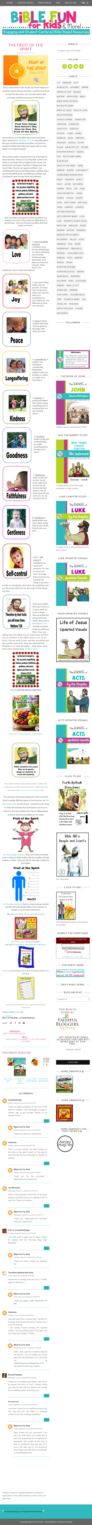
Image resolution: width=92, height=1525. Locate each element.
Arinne (85, 87)
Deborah (80, 138)
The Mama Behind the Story (20, 1273)
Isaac (59, 184)
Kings (59, 207)
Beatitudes (72, 96)
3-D (58, 83)
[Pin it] (19, 1023)
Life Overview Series (67, 216)
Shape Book (62, 276)
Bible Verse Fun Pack (67, 101)
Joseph (60, 198)
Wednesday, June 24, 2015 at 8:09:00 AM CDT (22, 1378)
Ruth (69, 258)
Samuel (60, 262)
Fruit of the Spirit (10, 1018)
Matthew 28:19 (31, 649)
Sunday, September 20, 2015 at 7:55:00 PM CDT (28, 1429)
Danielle (61, 138)
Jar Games (78, 184)
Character (80, 119)
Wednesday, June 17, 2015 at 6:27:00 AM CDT (28, 1348)
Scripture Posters (66, 267)
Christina (61, 124)
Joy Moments (14, 1188)
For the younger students (14, 855)
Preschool (76, 249)
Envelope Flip (72, 147)
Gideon (70, 170)
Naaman (61, 230)
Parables (61, 244)
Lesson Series (26, 3)
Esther (84, 147)
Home (9, 3)
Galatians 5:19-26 (26, 141)
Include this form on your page (73, 957)
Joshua (69, 198)
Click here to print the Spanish (30, 790)
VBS (58, 3)
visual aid (62, 304)
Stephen (73, 290)
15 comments (7, 1016)
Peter (77, 244)
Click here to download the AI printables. (26, 734)
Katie (59, 202)
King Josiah (70, 202)
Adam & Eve (62, 87)
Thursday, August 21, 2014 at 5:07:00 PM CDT (28, 1257)
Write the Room (65, 308)
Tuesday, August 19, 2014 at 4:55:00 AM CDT (21, 1145)
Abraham (66, 83)
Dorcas (72, 143)
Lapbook (69, 207)
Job (75, 189)
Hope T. (79, 179)
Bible (82, 96)
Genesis (60, 170)
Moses (83, 225)
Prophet (61, 253)
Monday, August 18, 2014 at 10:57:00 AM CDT (22, 1103)
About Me (70, 3)
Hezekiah (69, 179)
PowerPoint (63, 249)
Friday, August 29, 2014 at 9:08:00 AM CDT (21, 1275)
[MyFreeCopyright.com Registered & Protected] (22, 1512)
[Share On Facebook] (15, 1023)
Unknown (12, 1142)
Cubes (70, 133)
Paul (70, 244)
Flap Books (62, 161)
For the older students (12, 904)
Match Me (61, 225)
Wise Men (73, 304)
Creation (74, 129)
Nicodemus (62, 239)
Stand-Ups (62, 290)
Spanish (60, 285)
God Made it (82, 170)
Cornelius (74, 124)
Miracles (73, 225)
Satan (69, 262)
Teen (59, 299)
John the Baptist (65, 193)
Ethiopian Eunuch (65, 152)
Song (71, 281)
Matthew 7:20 (41, 624)
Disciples (61, 143)
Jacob (67, 184)
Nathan (70, 230)
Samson (78, 258)
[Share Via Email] (24, 1023)
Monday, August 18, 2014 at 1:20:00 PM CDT (27, 1130)
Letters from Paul (27, 1018)
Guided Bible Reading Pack (70, 175)
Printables (44, 3)
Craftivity (62, 129)
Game (80, 166)
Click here (6, 971)
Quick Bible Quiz (76, 253)
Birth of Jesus (64, 110)
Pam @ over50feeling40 (19, 1230)
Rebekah (61, 258)
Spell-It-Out (73, 285)
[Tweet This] (11, 1023)
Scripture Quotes (66, 272)
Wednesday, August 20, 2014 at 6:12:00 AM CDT (23, 1191)
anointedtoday (15, 1100)
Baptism (61, 96)
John (82, 189)
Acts (75, 83)
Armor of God (64, 92)
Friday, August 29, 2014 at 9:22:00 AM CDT (27, 1297)
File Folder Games (72, 156)
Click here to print (18, 942)
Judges (79, 198)
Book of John (80, 110)
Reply (46, 1121)
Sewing (80, 272)
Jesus (68, 189)
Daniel (79, 133)
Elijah (81, 143)
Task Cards (62, 295)
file (59, 156)
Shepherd (75, 276)
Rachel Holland (15, 1375)
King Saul (82, 202)
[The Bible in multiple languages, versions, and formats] (73, 954)
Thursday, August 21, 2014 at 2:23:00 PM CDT (22, 1233)
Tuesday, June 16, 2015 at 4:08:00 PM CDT (21, 1315)
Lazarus (80, 207)
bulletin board (64, 115)
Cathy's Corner (64, 119)
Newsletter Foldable (68, 235)
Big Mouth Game (65, 106)
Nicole (73, 239)
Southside (81, 281)
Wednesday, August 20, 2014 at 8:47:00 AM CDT (28, 1215)
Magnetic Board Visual (75, 221)
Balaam (77, 92)
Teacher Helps (77, 295)
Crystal (61, 133)
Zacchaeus (62, 313)
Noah (81, 239)
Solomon (61, 281)
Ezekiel (80, 152)
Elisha (60, 147)
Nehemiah (81, 230)
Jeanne (60, 189)
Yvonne (79, 308)
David (70, 138)
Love (82, 216)
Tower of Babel (72, 299)
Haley (60, 179)
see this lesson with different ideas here (29, 945)
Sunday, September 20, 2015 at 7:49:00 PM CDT (22, 1405)
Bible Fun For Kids (22, 1127)
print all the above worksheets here (29, 914)
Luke (59, 221)
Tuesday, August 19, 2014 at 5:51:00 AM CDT (27, 1172)
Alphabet (74, 87)
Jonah (79, 193)
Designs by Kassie (64, 1522)
